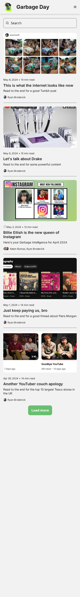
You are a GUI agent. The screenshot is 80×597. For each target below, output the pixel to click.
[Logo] (8, 7)
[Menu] (75, 7)
